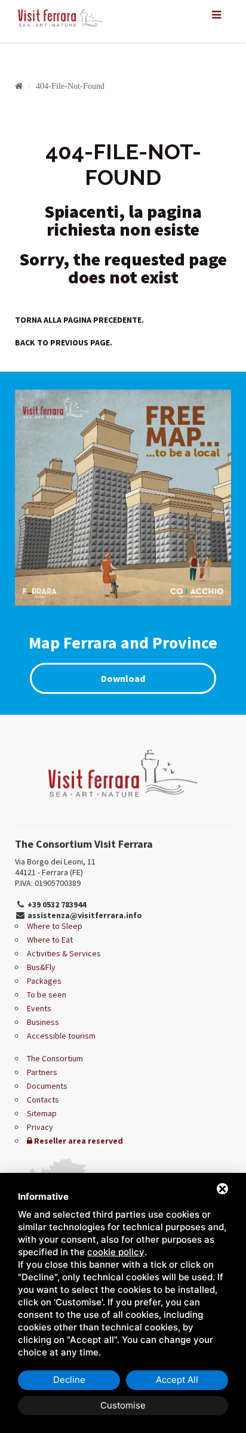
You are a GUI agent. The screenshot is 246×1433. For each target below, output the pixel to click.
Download (123, 678)
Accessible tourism (61, 1035)
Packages (44, 980)
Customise (123, 1405)
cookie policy (115, 1252)
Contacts (43, 1099)
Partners (42, 1072)
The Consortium (55, 1058)
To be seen (46, 994)
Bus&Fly (41, 967)
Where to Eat (50, 939)
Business (43, 1022)
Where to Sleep (54, 926)
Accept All (177, 1379)
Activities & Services (64, 953)
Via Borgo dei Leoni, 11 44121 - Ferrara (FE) (55, 867)
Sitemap (42, 1113)
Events (39, 1008)
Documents (47, 1085)
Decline (69, 1379)
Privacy (40, 1127)
